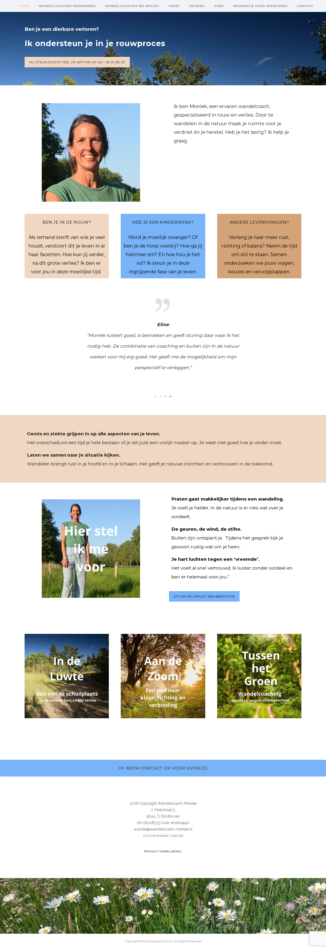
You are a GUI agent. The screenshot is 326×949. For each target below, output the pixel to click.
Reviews (197, 6)
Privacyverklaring (163, 851)
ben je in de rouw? (66, 222)
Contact (305, 6)
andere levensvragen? (259, 222)
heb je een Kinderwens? (163, 222)
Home (24, 6)
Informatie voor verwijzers (260, 6)
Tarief (174, 6)
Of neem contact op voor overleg (163, 768)
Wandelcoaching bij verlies (132, 6)
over (219, 6)
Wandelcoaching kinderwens (67, 6)
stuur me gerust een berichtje (204, 596)
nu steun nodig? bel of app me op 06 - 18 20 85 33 (77, 62)
